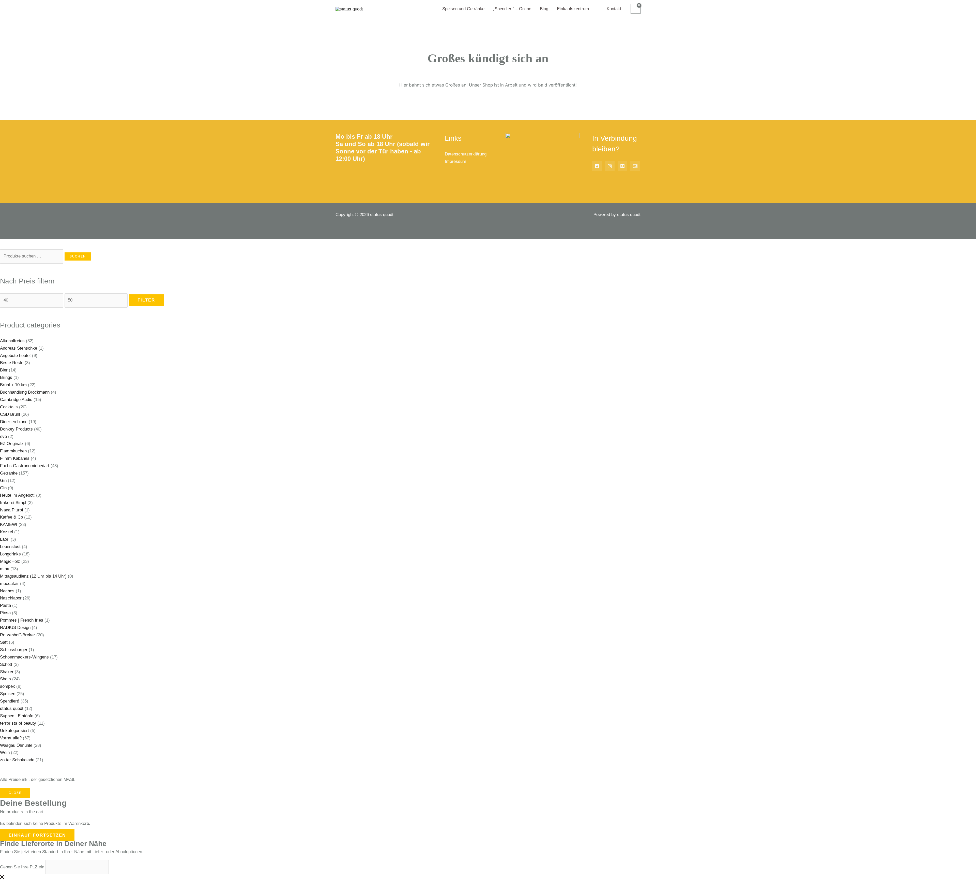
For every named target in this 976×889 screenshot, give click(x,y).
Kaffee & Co (11, 517)
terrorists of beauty (18, 723)
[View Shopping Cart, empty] (635, 9)
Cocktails (9, 407)
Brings (6, 377)
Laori (4, 539)
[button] (591, 9)
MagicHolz (10, 561)
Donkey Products (16, 429)
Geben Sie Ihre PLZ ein (22, 867)
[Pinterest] (622, 166)
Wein (5, 752)
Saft (4, 642)
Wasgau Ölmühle (16, 745)
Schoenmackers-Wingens (24, 657)
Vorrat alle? (11, 738)
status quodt (11, 708)
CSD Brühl (10, 414)
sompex (7, 686)
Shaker (6, 671)
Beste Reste (11, 362)
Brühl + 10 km (13, 384)
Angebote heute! (15, 355)
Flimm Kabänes (14, 458)
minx (4, 568)
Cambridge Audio (16, 399)
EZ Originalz (12, 443)
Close (15, 793)
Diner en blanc (13, 421)
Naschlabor (11, 598)
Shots (5, 679)
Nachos (7, 591)
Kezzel (6, 531)
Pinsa (5, 612)
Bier (4, 370)
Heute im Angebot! (17, 495)
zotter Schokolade (17, 759)
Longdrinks (10, 554)
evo (3, 436)
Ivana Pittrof (11, 510)
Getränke (9, 473)
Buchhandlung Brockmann (25, 392)
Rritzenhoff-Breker (17, 635)
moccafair (9, 583)
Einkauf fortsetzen (37, 835)
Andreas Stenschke (18, 348)
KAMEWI (8, 524)
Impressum (455, 161)
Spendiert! (9, 701)
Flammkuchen (13, 451)
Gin (3, 480)
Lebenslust (10, 546)
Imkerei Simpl (13, 502)
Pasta (5, 605)
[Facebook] (597, 166)
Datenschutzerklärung (465, 154)
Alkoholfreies (12, 340)
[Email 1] (635, 166)
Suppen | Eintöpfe (16, 715)
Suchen (78, 256)
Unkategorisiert (14, 730)
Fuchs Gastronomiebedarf (24, 465)
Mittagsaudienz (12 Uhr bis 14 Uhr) (33, 576)
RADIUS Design (15, 627)
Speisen (7, 693)
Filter (146, 300)
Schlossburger (13, 649)
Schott (6, 664)
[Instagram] (610, 166)
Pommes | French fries (21, 620)
